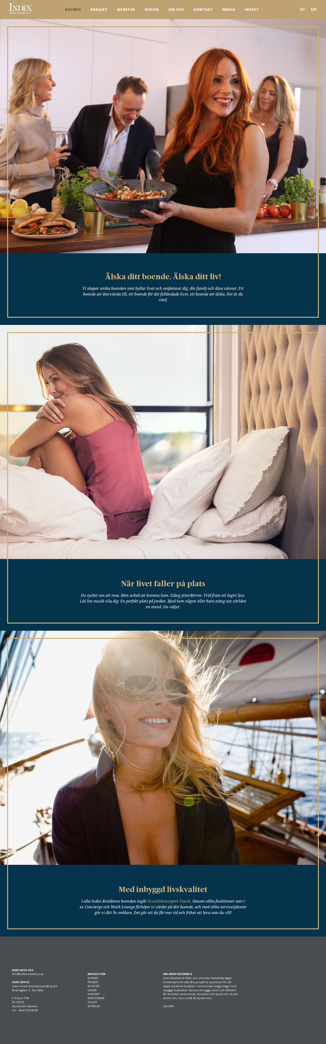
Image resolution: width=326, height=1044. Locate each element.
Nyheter (126, 9)
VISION (92, 990)
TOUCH (92, 1002)
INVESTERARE (96, 998)
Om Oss (176, 9)
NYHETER (93, 986)
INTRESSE (94, 1006)
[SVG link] (20, 8)
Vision (152, 9)
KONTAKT (94, 994)
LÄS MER (168, 1006)
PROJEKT (93, 982)
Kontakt (203, 9)
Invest (252, 9)
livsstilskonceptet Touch (168, 901)
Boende (73, 9)
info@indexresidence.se (27, 974)
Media (228, 9)
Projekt (99, 9)
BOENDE (93, 978)
